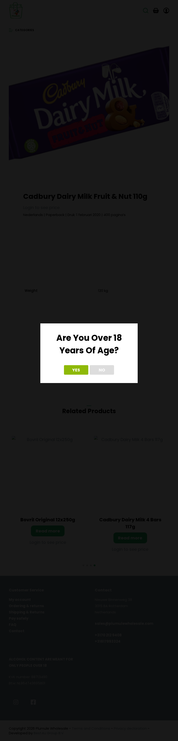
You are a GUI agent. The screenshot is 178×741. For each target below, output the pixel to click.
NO (102, 370)
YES (76, 370)
